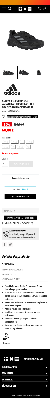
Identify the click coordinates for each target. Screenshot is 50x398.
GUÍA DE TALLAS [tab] (9, 274)
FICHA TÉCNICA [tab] (8, 264)
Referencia (5, 111)
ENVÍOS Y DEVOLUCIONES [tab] (12, 269)
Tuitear (10, 244)
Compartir (4, 244)
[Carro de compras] (39, 8)
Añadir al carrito (21, 163)
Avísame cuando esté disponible (20, 217)
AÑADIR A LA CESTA (20, 196)
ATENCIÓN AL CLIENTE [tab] (11, 279)
